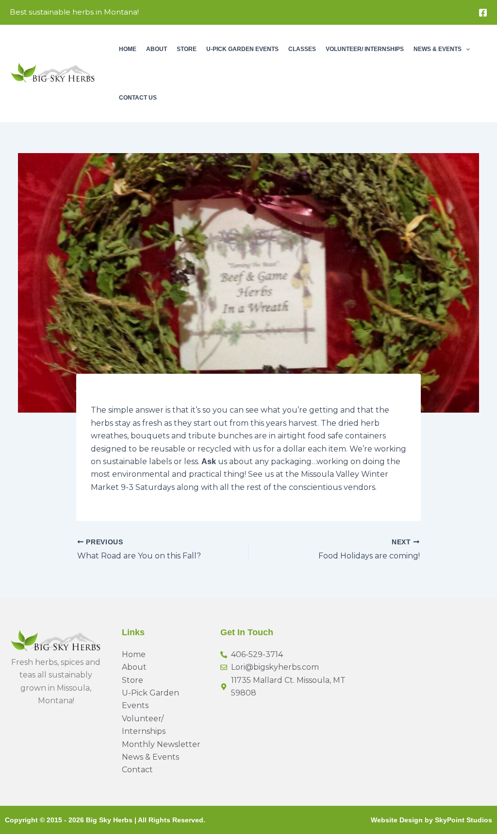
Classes (302, 49)
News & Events (438, 49)
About (156, 49)
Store (187, 49)
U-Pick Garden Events (242, 49)
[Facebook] (483, 12)
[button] (466, 49)
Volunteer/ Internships (365, 49)
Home (127, 49)
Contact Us (138, 97)
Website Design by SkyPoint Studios (431, 820)
